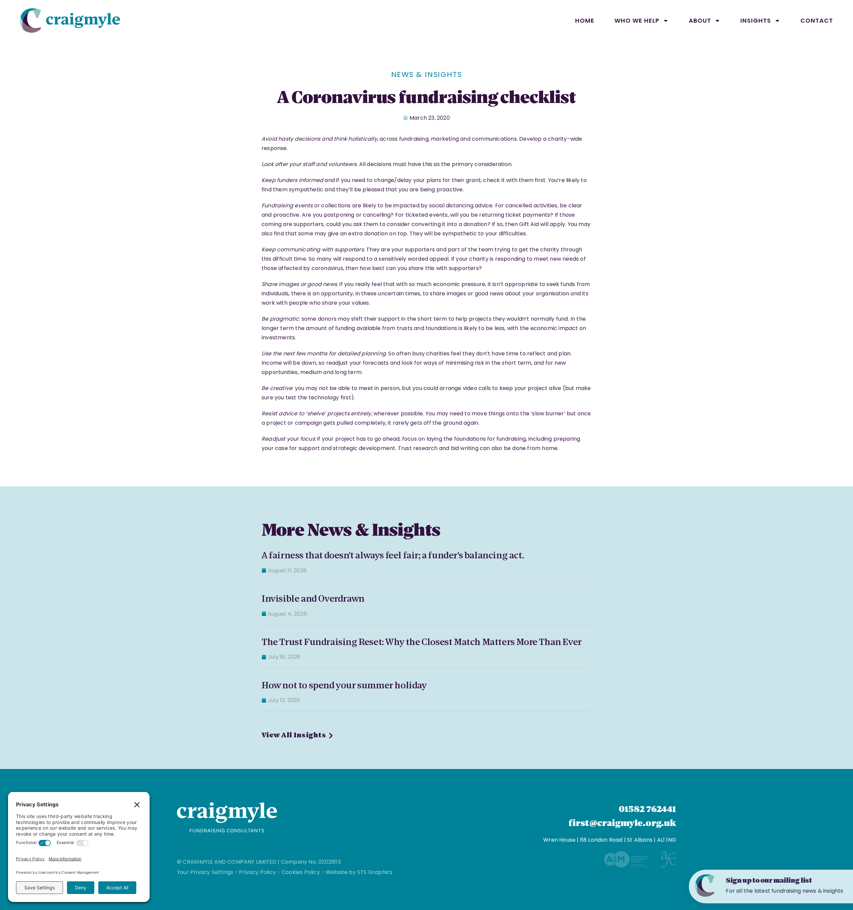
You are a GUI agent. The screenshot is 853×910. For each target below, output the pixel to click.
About (700, 20)
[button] (837, 884)
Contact (816, 20)
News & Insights (426, 74)
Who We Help (636, 20)
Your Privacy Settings (205, 872)
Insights (755, 20)
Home (584, 20)
